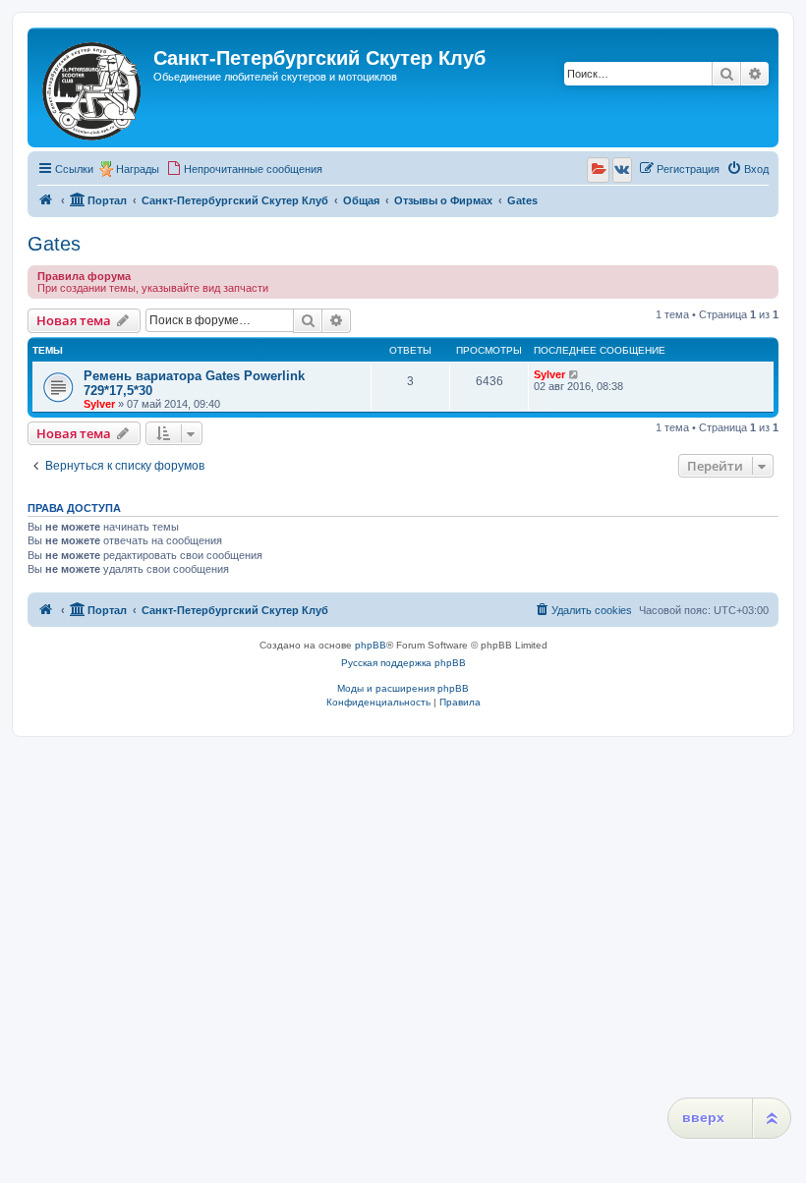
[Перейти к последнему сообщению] (574, 374)
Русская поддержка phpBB (403, 662)
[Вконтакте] (622, 170)
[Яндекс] (598, 170)
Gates (54, 243)
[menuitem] (244, 169)
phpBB (370, 645)
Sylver (99, 404)
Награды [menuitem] (137, 169)
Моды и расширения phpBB (403, 688)
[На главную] (92, 87)
